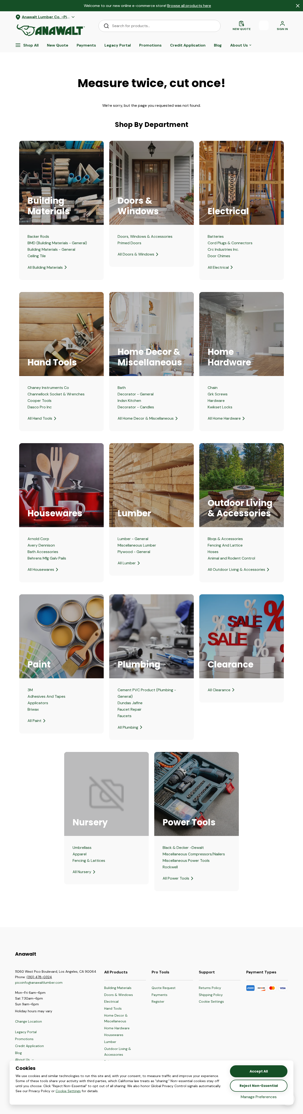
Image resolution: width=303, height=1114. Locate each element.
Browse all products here (189, 5)
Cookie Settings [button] (68, 1091)
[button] (211, 1002)
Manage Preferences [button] (259, 1096)
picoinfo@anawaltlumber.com (39, 982)
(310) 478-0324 (39, 977)
